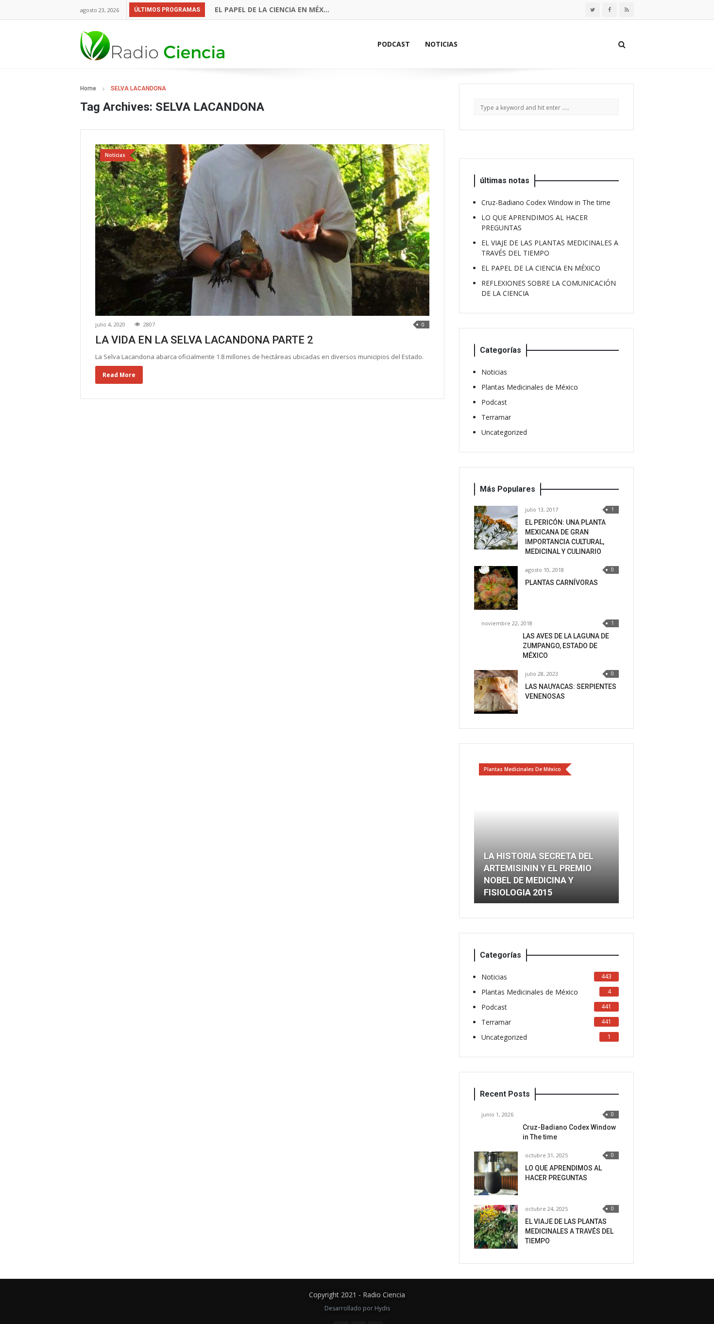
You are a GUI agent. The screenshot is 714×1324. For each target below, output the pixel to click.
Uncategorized (504, 432)
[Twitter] (592, 9)
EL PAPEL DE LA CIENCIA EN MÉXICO (272, 9)
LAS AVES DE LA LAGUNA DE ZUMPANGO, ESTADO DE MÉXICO (566, 645)
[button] (481, 831)
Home (88, 88)
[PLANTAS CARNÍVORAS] (496, 588)
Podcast (393, 44)
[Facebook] (609, 9)
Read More (119, 375)
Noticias (441, 44)
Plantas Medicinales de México (529, 387)
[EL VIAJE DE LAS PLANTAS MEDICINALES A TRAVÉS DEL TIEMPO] (496, 1227)
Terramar (496, 417)
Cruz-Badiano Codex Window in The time (546, 202)
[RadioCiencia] (153, 44)
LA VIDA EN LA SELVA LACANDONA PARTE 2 (204, 340)
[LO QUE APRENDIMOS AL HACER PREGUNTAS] (496, 1173)
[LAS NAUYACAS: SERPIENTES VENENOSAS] (496, 692)
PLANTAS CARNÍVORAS (561, 582)
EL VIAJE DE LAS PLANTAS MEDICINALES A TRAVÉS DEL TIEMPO (569, 1231)
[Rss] (626, 9)
